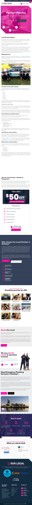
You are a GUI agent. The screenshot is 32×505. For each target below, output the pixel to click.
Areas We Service (14, 491)
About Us (13, 487)
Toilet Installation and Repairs (5, 491)
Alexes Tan (22, 446)
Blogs (12, 495)
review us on (6, 452)
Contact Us (13, 492)
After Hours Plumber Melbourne (15, 490)
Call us (2, 425)
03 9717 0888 (11, 20)
